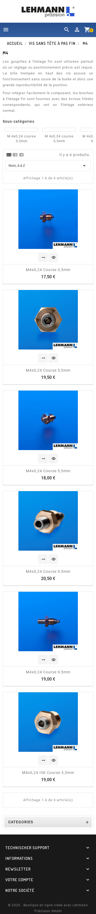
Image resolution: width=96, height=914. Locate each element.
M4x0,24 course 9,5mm (48, 571)
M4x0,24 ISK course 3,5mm (48, 772)
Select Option (43, 257)
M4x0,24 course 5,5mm (48, 370)
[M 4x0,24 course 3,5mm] (21, 130)
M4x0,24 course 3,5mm (48, 270)
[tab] (9, 154)
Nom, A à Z (48, 165)
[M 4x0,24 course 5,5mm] (59, 130)
